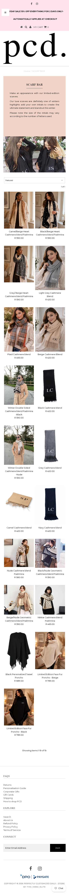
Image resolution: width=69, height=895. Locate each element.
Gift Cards (8, 794)
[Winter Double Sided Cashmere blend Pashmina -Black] (19, 385)
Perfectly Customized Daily (40, 883)
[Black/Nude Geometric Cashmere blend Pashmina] (50, 553)
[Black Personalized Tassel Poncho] (19, 651)
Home (27, 71)
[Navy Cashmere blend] (50, 505)
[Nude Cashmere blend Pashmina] (19, 553)
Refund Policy (10, 823)
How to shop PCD (12, 801)
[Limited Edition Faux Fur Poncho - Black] (19, 707)
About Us (8, 820)
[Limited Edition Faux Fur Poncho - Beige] (50, 650)
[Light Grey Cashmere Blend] (50, 268)
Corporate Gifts (11, 791)
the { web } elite (36, 887)
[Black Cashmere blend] (50, 385)
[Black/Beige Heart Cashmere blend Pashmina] (50, 210)
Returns (7, 785)
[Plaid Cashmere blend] (19, 329)
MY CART (41, 27)
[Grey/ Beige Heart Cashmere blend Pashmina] (19, 264)
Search (7, 817)
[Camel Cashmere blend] (19, 500)
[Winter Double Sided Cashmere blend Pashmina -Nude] (19, 445)
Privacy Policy (10, 826)
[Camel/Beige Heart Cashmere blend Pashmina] (19, 210)
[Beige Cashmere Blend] (50, 329)
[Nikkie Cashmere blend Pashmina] (50, 600)
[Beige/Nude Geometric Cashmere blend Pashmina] (19, 600)
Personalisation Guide (14, 788)
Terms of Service (12, 830)
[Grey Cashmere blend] (50, 445)
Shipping (8, 798)
